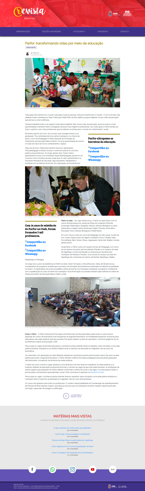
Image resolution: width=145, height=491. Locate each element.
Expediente (103, 32)
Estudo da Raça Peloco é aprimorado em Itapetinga (72, 440)
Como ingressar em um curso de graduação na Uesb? (72, 446)
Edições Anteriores (51, 32)
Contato (124, 32)
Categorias (78, 32)
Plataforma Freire (97, 372)
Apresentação (23, 32)
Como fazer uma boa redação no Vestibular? (72, 434)
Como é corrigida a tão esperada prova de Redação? (72, 453)
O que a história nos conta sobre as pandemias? (72, 428)
